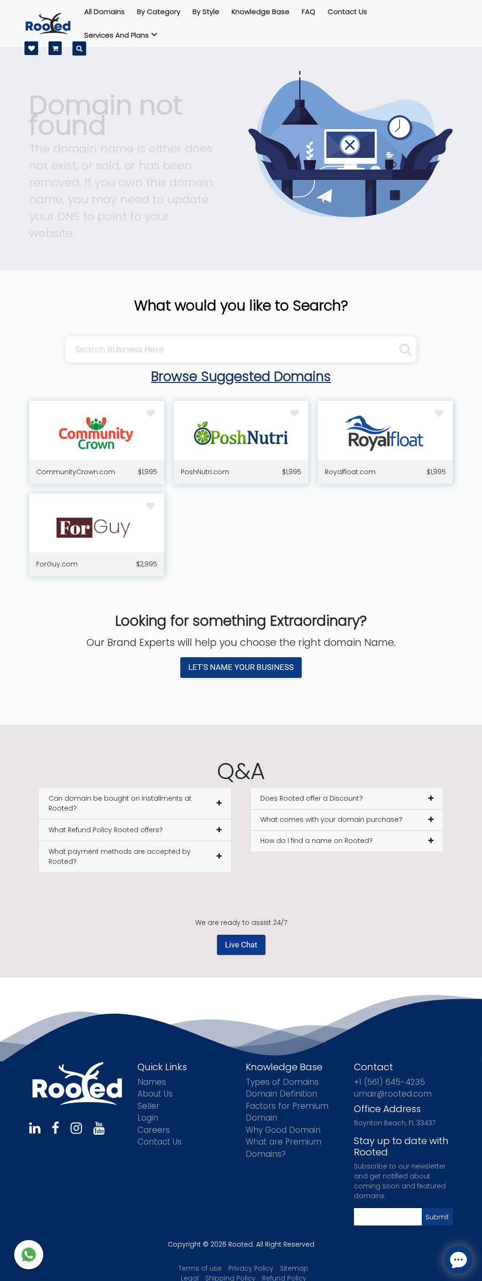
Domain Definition (281, 1093)
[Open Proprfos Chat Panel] (458, 1260)
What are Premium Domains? (283, 1148)
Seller (148, 1106)
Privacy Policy (250, 1268)
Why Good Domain (283, 1130)
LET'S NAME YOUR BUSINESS (241, 667)
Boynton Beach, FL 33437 (394, 1123)
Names (151, 1082)
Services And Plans (116, 35)
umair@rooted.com (393, 1093)
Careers (153, 1130)
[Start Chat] (28, 1254)
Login (147, 1117)
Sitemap (294, 1268)
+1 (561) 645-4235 (389, 1082)
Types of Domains (282, 1082)
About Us (155, 1093)
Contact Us (159, 1141)
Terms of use (200, 1268)
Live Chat (241, 944)
